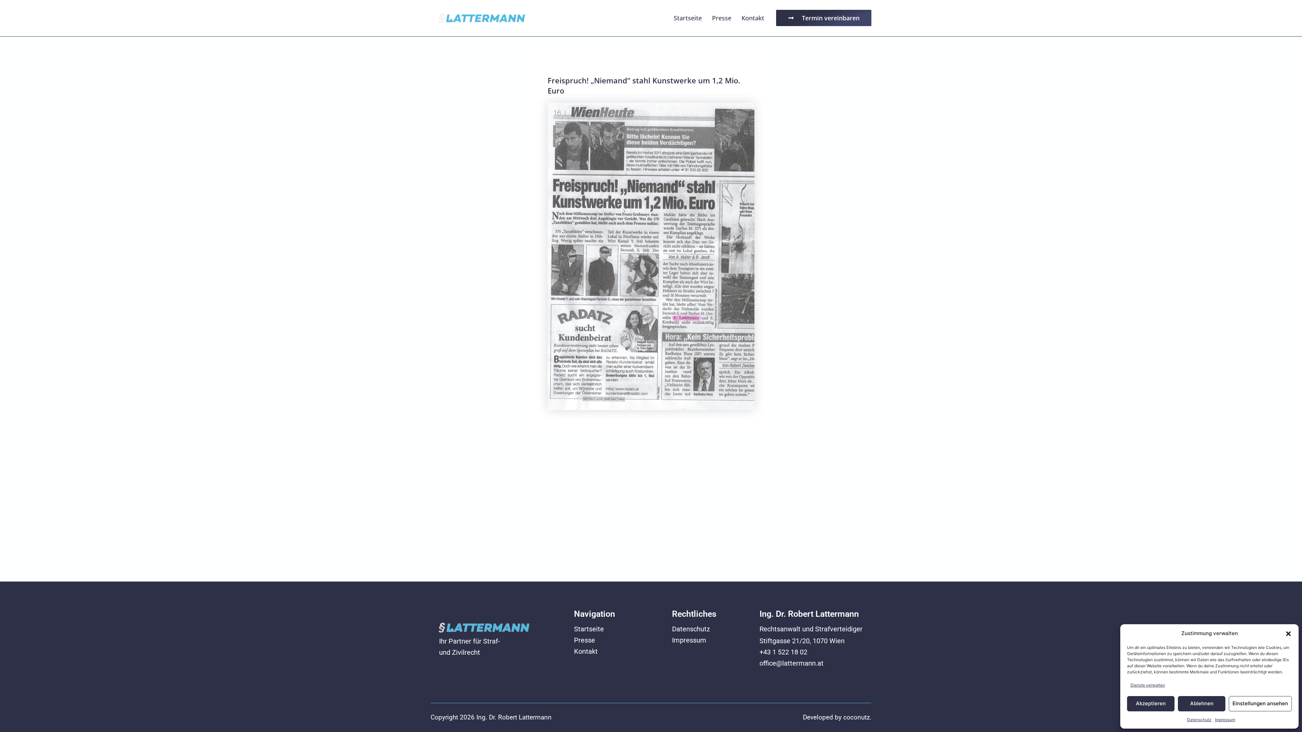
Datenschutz (1199, 719)
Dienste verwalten (1147, 685)
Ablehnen (1202, 703)
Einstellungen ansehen (1260, 703)
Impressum (1225, 719)
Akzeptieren (1151, 703)
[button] (1288, 633)
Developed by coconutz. (837, 717)
